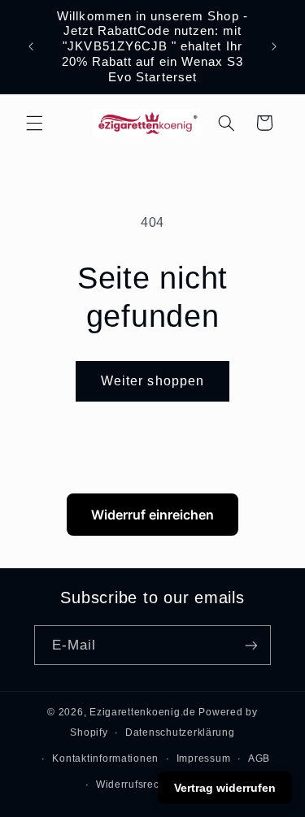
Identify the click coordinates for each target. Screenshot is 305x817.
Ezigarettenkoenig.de (142, 712)
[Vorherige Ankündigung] (31, 46)
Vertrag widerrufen (225, 787)
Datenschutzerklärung (180, 732)
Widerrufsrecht (132, 784)
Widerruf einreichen (152, 514)
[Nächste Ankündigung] (274, 46)
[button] (34, 122)
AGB (259, 758)
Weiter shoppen (152, 381)
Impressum (203, 758)
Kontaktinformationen (105, 758)
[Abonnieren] (251, 645)
